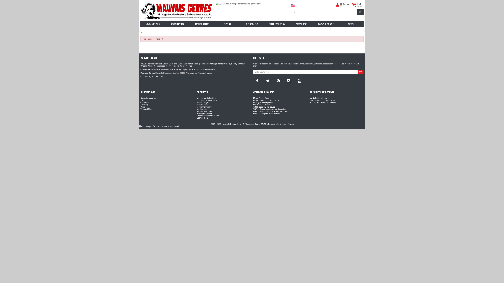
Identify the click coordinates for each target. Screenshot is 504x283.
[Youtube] (299, 81)
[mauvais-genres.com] (176, 10)
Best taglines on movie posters (322, 100)
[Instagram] (289, 81)
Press (142, 106)
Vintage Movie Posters (206, 98)
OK (360, 71)
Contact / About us (148, 98)
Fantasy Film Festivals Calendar (323, 102)
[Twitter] (268, 81)
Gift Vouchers (202, 117)
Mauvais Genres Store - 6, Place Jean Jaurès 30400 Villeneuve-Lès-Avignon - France (258, 124)
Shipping (144, 104)
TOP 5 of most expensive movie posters (269, 109)
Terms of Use (146, 109)
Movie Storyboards (204, 106)
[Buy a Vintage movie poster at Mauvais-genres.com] (252, 4)
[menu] (337, 5)
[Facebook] (257, 81)
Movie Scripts (202, 104)
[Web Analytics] (146, 126)
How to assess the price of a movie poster (270, 111)
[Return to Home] (141, 32)
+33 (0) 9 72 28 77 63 (154, 76)
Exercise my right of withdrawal (166, 126)
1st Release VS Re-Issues (264, 106)
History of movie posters (263, 102)
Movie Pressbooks (204, 111)
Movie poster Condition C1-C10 (266, 100)
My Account (345, 4)
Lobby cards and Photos (207, 100)
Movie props (202, 109)
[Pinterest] (278, 81)
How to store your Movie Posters (266, 113)
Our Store (144, 102)
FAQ (142, 100)
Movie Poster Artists (261, 104)
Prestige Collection (204, 113)
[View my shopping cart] (354, 5)
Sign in (342, 6)
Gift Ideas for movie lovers (208, 115)
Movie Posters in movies (320, 98)
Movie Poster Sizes (261, 98)
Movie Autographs (204, 102)
